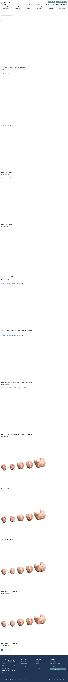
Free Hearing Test (41, 4)
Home (30, 4)
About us (57, 4)
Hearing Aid (48, 4)
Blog (61, 4)
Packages (53, 4)
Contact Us (65, 4)
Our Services (35, 4)
